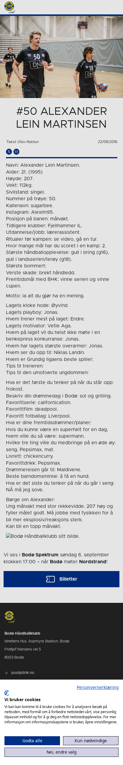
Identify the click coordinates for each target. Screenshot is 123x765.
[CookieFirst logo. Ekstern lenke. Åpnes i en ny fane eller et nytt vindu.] (6, 693)
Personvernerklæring (98, 687)
